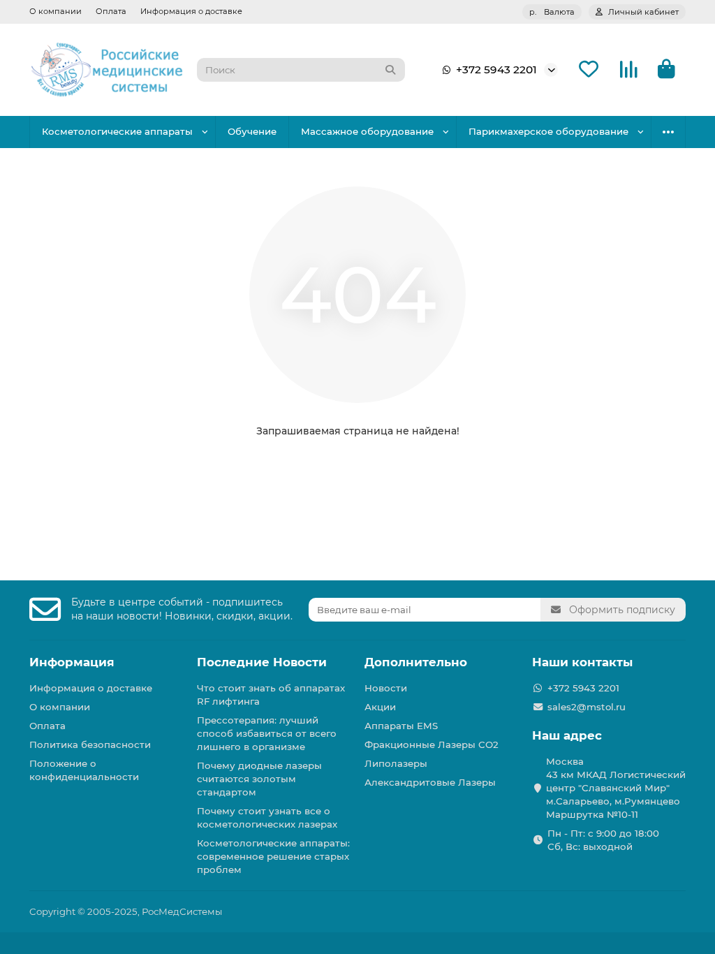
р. (552, 12)
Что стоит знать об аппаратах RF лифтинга (271, 694)
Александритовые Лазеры (430, 782)
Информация (72, 662)
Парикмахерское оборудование (548, 131)
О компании (55, 11)
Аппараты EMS (401, 725)
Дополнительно (415, 662)
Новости (385, 688)
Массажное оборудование (367, 131)
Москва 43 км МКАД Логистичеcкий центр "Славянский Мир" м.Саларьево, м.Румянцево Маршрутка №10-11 (616, 788)
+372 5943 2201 (496, 69)
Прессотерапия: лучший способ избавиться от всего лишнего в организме (267, 733)
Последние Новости (262, 662)
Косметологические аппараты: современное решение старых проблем (273, 856)
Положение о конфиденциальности (84, 770)
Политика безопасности (90, 744)
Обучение (252, 131)
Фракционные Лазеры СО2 (431, 744)
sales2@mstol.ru (586, 706)
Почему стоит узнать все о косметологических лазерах (267, 817)
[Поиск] (390, 70)
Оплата (111, 11)
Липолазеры (395, 763)
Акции (380, 706)
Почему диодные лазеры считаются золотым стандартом (259, 779)
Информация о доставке (191, 11)
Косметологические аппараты (117, 131)
